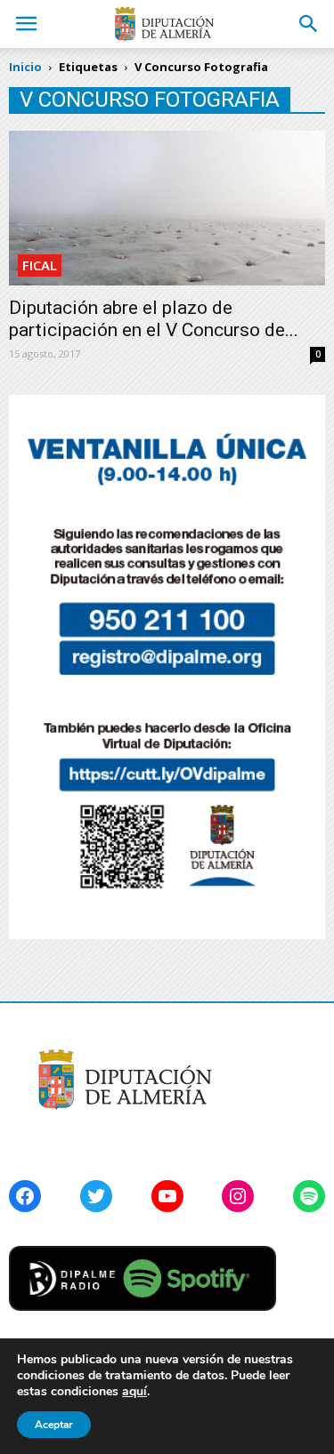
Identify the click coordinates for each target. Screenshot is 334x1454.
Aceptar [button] (54, 1425)
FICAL (39, 265)
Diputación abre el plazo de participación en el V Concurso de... (153, 319)
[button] (309, 24)
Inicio (25, 67)
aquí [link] (134, 1391)
